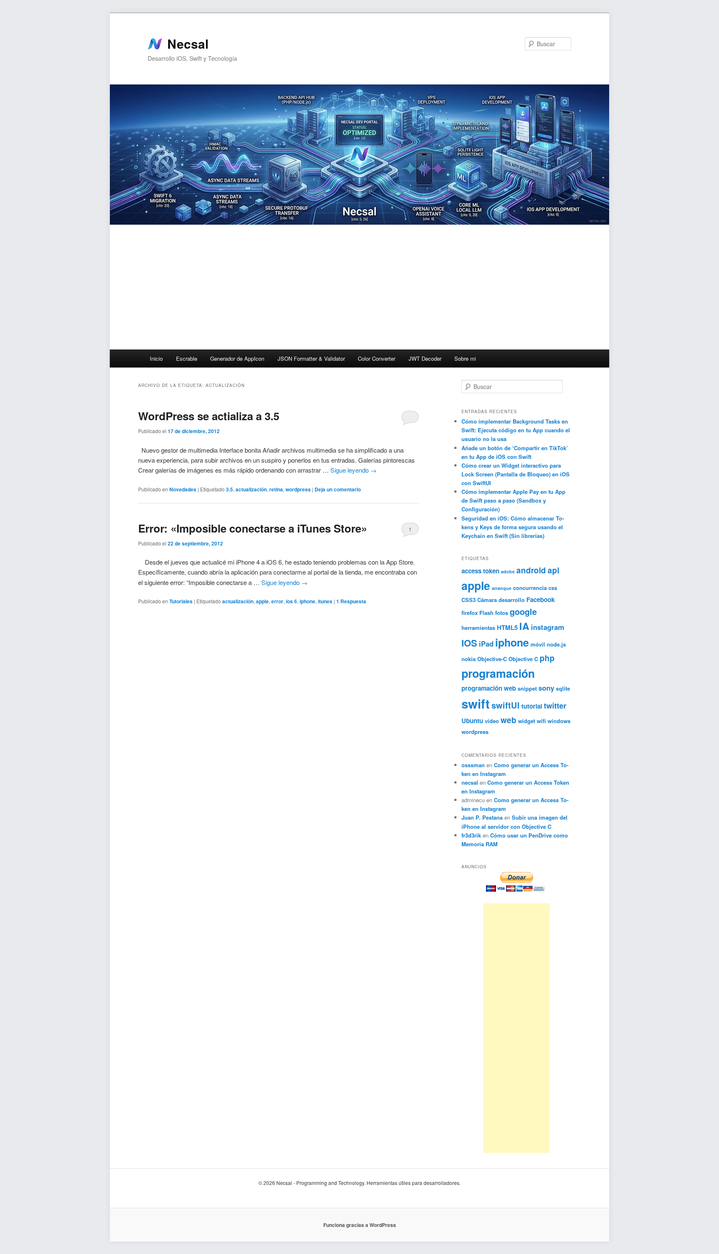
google (523, 611)
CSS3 (468, 600)
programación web (488, 688)
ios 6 (291, 601)
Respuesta (351, 601)
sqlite (563, 688)
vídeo (492, 721)
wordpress (298, 489)
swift (475, 703)
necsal (469, 782)
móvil (538, 644)
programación (498, 673)
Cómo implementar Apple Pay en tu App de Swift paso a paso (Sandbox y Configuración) (513, 500)
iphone (307, 601)
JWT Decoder (425, 358)
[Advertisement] (359, 287)
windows (559, 721)
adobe (508, 571)
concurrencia (530, 588)
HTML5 (507, 627)
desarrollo (511, 600)
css (552, 588)
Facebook (540, 599)
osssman (473, 765)
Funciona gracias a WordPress (359, 1225)
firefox (469, 613)
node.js (556, 644)
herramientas (478, 628)
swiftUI (505, 705)
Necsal (187, 43)
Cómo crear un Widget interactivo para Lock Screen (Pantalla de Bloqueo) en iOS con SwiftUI (515, 474)
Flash (486, 613)
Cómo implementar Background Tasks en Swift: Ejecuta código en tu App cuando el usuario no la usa (515, 430)
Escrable (186, 358)
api (553, 570)
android (531, 570)
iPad (486, 644)
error (277, 601)
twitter (555, 705)
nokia (468, 659)
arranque (501, 588)
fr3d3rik (471, 835)
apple (262, 601)
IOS (469, 642)
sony (546, 688)
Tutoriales (181, 601)
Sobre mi (465, 358)
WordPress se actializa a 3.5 (208, 416)
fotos (501, 613)
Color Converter (376, 358)
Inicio (156, 358)
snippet (527, 688)
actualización (251, 489)
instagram (547, 627)
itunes (325, 601)
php (547, 658)
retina (276, 489)
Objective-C (492, 659)
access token (480, 570)
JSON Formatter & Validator (311, 358)
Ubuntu (472, 720)
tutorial (531, 706)
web (508, 720)
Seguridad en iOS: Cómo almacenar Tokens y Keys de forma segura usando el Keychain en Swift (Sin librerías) (512, 527)
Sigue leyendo (353, 470)
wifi (541, 721)
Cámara (487, 600)
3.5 (229, 489)
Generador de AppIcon (237, 358)
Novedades (182, 489)
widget (526, 721)
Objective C (523, 659)
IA (524, 626)
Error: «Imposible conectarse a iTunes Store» (252, 528)
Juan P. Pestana (482, 817)
